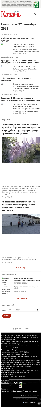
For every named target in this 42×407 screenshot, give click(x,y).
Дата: (4, 310)
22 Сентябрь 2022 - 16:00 (9, 35)
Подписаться (25, 396)
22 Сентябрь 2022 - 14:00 (9, 75)
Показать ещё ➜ (21, 268)
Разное (27, 329)
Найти (6, 316)
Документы (17, 329)
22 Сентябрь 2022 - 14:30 (9, 57)
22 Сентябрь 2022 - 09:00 (9, 94)
